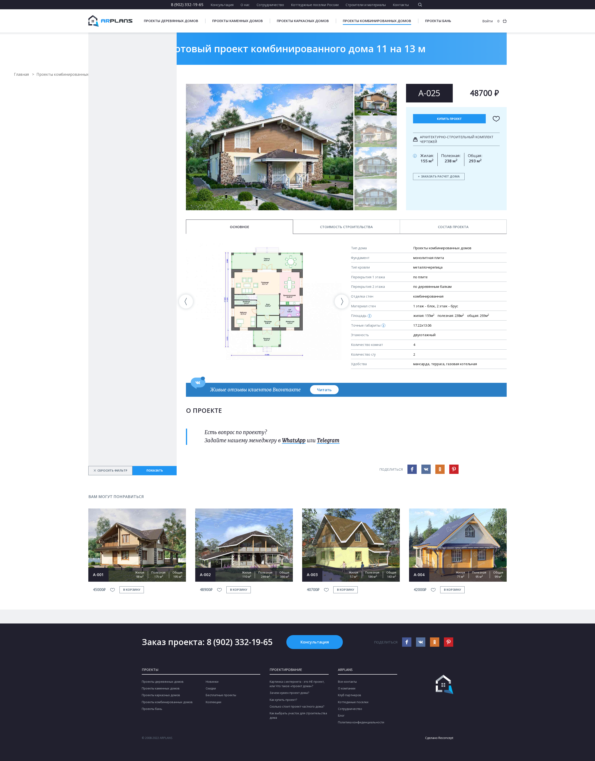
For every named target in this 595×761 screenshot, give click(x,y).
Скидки (211, 688)
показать (154, 470)
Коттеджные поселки (353, 702)
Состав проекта (453, 226)
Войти (487, 21)
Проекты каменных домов (237, 21)
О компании (346, 688)
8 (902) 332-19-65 (187, 4)
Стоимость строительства (346, 226)
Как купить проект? (283, 700)
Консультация (222, 4)
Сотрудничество (270, 4)
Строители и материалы (366, 4)
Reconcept (445, 738)
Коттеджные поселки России (315, 4)
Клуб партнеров (349, 695)
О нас (245, 4)
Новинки (212, 682)
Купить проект (449, 119)
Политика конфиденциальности (361, 722)
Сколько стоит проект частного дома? (297, 707)
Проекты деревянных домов (171, 21)
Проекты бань (438, 21)
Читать (324, 389)
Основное (239, 226)
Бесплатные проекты (221, 695)
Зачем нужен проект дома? (289, 693)
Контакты (401, 4)
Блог (341, 716)
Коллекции (213, 702)
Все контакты (347, 682)
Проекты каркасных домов (303, 21)
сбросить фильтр (110, 470)
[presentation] (186, 301)
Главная (22, 74)
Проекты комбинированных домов (377, 21)
